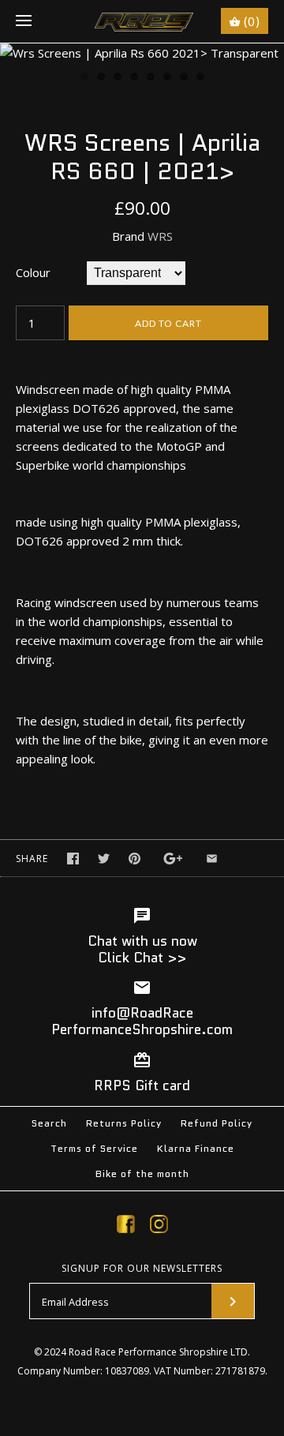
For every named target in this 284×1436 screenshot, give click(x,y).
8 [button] (199, 78)
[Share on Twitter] (104, 858)
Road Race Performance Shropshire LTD (158, 1352)
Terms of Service (94, 1148)
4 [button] (133, 78)
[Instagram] (159, 1227)
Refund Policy (216, 1123)
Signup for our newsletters (142, 1268)
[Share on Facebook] (73, 858)
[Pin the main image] (134, 858)
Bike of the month (142, 1173)
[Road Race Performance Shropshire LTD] (142, 21)
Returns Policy (124, 1123)
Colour (33, 272)
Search (49, 1123)
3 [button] (117, 78)
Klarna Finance (195, 1148)
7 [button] (183, 78)
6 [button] (166, 78)
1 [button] (84, 78)
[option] (142, 52)
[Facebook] (126, 1227)
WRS (160, 236)
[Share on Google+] (173, 858)
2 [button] (100, 78)
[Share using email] (212, 858)
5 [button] (150, 78)
